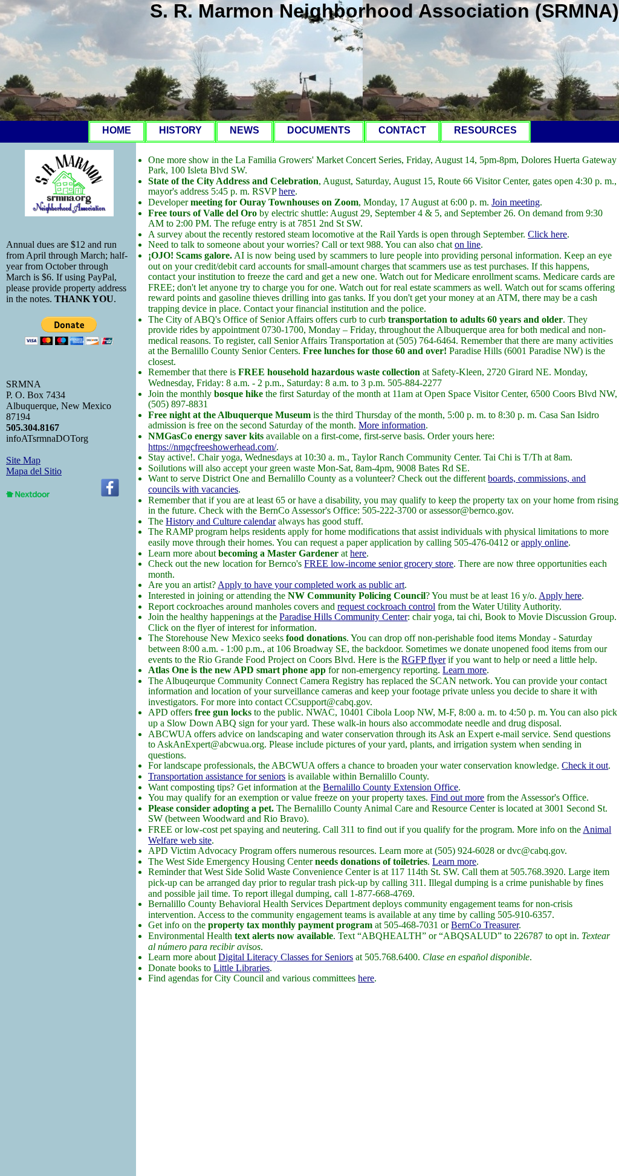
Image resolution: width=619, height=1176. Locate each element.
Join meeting (515, 202)
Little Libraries (241, 968)
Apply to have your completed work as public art (311, 585)
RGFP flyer (423, 659)
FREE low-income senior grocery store (378, 563)
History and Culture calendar (221, 521)
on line (468, 244)
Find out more (457, 797)
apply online (544, 542)
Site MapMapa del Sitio (34, 465)
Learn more (464, 670)
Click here (547, 234)
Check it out (585, 765)
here (287, 191)
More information (392, 425)
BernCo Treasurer (485, 925)
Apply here (560, 595)
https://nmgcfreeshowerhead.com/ (212, 447)
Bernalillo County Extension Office (390, 787)
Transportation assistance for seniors (216, 776)
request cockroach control (386, 606)
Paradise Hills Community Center (343, 617)
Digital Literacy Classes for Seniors (285, 957)
